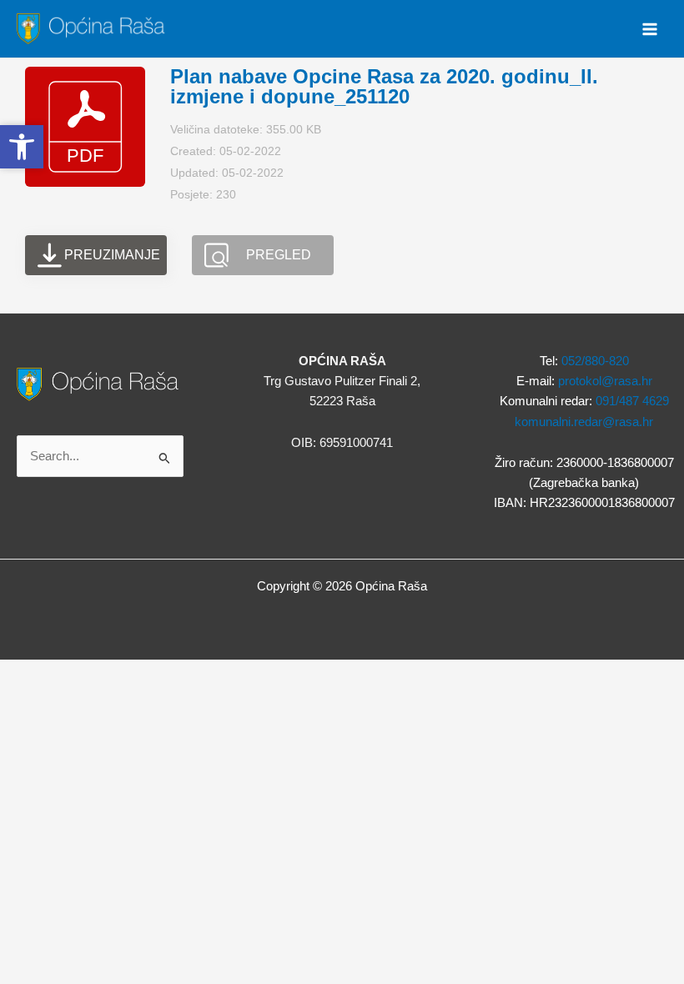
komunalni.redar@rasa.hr (584, 422)
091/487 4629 (632, 401)
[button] (21, 146)
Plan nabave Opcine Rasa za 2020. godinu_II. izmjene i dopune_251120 (384, 86)
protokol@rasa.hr (605, 381)
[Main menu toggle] (649, 29)
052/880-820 (595, 361)
